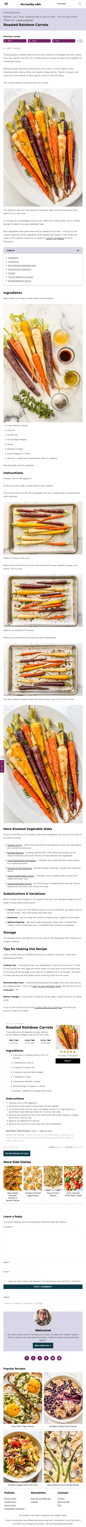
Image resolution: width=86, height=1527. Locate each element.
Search (6, 1297)
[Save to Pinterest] (2, 770)
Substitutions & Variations (19, 269)
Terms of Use (10, 1505)
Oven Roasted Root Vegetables (21, 860)
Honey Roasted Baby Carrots (20, 876)
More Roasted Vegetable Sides (22, 265)
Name (6, 1262)
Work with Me (63, 1502)
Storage (11, 273)
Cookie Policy (10, 1502)
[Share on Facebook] (2, 762)
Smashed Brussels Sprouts (19, 883)
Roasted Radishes (15, 852)
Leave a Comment (25, 20)
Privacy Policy (10, 1498)
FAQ (59, 1505)
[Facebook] (39, 1358)
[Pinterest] (26, 1358)
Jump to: (11, 250)
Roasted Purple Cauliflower (19, 868)
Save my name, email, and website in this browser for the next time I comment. (44, 1281)
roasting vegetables (55, 238)
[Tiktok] (46, 1358)
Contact (61, 1498)
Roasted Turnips (14, 845)
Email (6, 1272)
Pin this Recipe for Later (17, 1153)
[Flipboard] (59, 1358)
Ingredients (13, 258)
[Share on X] (2, 766)
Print (67, 1061)
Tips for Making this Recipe (20, 277)
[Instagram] (33, 1358)
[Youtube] (52, 1358)
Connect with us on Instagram (48, 1007)
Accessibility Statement (14, 1509)
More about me (42, 1345)
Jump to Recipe (13, 48)
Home (6, 12)
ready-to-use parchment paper (46, 986)
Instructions (13, 261)
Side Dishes (14, 12)
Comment (8, 1227)
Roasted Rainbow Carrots (19, 281)
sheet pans (8, 989)
